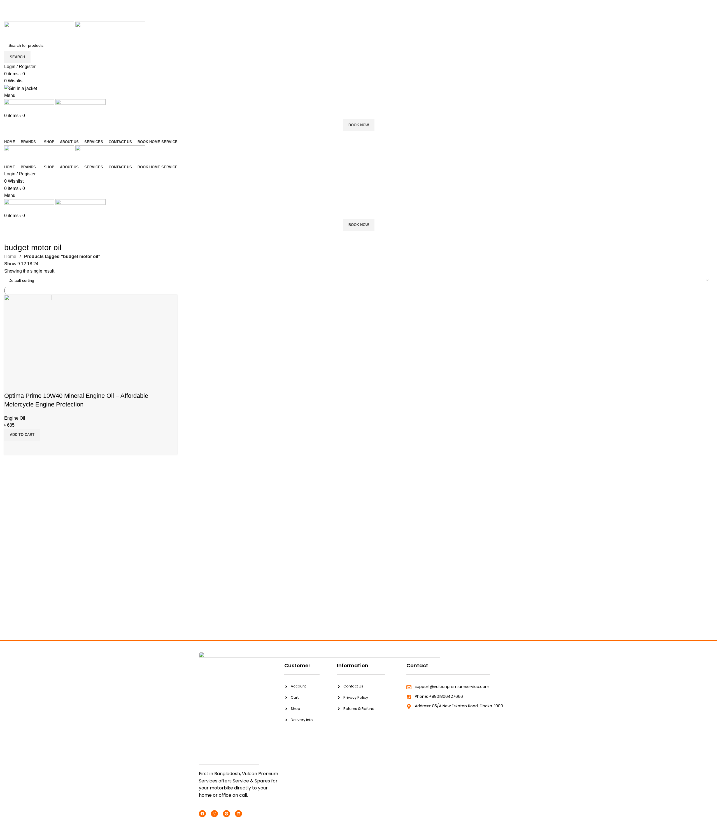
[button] (22, 435)
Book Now (358, 125)
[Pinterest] (226, 813)
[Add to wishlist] (11, 385)
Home (10, 256)
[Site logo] (39, 30)
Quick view (11, 448)
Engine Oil (14, 418)
